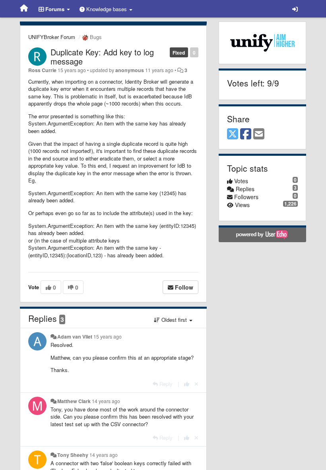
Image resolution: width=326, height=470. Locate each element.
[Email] (258, 134)
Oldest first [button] (174, 319)
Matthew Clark (74, 401)
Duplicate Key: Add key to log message (102, 56)
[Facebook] (245, 134)
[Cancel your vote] (196, 384)
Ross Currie (42, 70)
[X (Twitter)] (232, 134)
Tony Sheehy (72, 454)
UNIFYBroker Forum (51, 37)
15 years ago (107, 336)
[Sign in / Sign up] (295, 9)
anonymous (129, 70)
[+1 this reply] (186, 384)
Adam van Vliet (74, 336)
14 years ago (106, 401)
